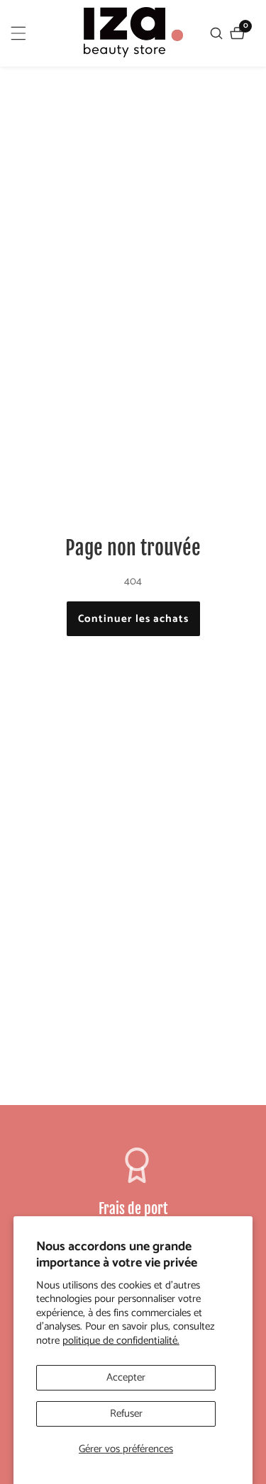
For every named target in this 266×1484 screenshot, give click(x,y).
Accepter (125, 1377)
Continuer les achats (133, 619)
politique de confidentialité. (120, 1341)
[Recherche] (218, 33)
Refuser (126, 1413)
